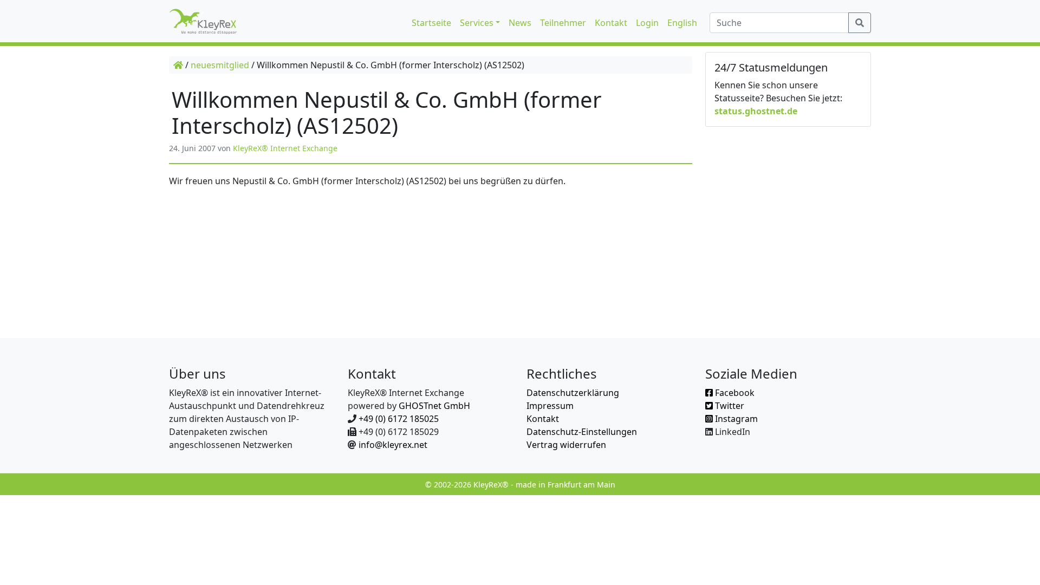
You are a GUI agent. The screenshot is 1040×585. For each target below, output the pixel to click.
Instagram (735, 419)
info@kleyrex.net (393, 445)
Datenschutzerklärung (572, 393)
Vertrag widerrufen (566, 445)
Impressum (550, 406)
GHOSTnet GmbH (434, 406)
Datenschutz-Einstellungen (581, 432)
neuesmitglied (220, 65)
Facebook (734, 393)
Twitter (728, 406)
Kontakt (542, 419)
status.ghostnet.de (755, 111)
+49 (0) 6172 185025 (399, 419)
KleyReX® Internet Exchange (285, 148)
